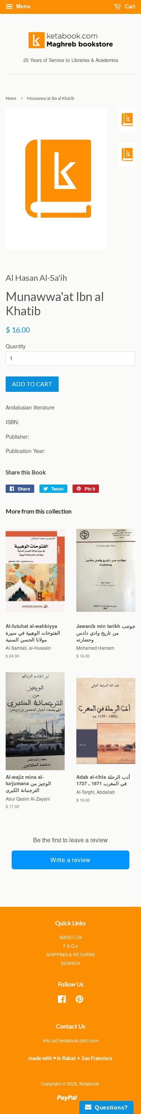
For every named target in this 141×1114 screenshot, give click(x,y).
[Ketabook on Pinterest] (79, 1000)
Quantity (16, 346)
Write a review (70, 859)
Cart (129, 6)
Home (11, 98)
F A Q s (70, 945)
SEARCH (70, 963)
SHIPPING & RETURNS (70, 954)
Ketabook (89, 1083)
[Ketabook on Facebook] (62, 1000)
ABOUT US (70, 937)
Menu (22, 6)
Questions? (109, 1107)
